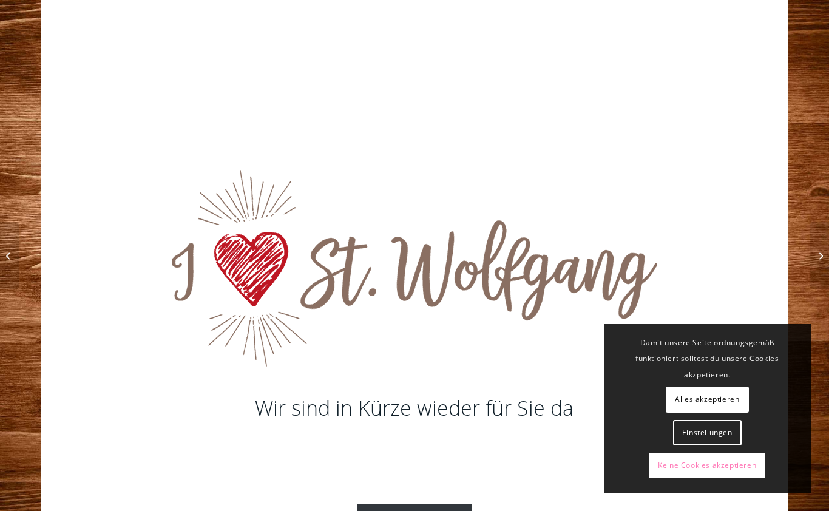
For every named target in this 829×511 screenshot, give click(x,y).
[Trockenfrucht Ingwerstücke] (819, 255)
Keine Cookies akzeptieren (707, 465)
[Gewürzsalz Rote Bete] (9, 255)
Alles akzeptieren (707, 399)
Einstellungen (707, 432)
